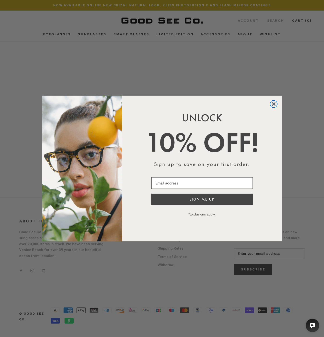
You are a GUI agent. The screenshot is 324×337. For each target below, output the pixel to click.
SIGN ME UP (201, 199)
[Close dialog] (273, 104)
